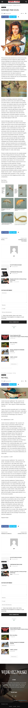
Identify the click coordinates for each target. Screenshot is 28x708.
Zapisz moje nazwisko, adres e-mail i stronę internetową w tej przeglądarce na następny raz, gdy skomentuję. (12, 317)
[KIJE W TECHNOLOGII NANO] (5, 267)
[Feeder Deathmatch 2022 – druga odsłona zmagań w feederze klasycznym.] (5, 337)
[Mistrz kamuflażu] (5, 344)
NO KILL (3, 239)
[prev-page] (2, 286)
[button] (2, 1)
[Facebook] (12, 696)
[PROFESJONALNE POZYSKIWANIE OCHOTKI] (5, 352)
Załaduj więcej (13, 364)
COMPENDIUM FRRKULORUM (16, 271)
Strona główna (4, 5)
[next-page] (4, 286)
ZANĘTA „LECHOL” (14, 357)
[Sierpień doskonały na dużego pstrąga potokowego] (5, 281)
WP (4, 13)
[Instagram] (15, 696)
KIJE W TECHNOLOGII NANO (16, 264)
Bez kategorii (9, 5)
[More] (18, 16)
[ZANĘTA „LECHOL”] (5, 359)
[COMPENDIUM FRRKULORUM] (5, 274)
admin (11, 281)
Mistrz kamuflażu (13, 342)
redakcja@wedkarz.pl (22, 700)
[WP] (2, 13)
